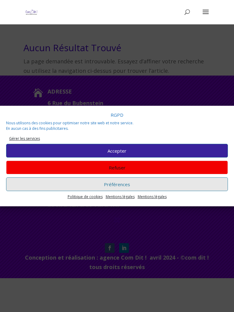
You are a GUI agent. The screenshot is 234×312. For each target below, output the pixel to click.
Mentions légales (120, 196)
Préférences (117, 184)
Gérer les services (24, 138)
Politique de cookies (85, 196)
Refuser (117, 168)
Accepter (117, 151)
